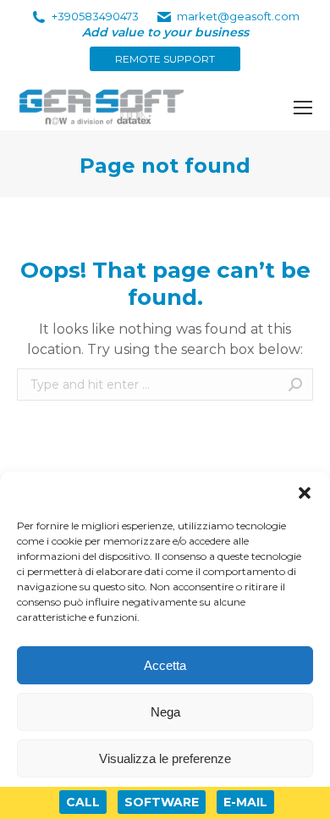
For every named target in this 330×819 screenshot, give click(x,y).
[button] (304, 492)
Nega (165, 712)
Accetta (165, 665)
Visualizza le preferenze (165, 758)
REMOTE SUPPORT (165, 59)
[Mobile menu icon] (303, 107)
